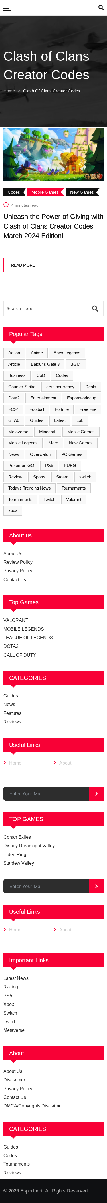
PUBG (70, 465)
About (65, 763)
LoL (79, 420)
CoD (41, 375)
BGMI (76, 364)
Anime (37, 352)
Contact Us (14, 579)
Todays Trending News (29, 488)
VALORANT (15, 620)
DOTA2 (11, 646)
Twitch (49, 499)
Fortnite (62, 409)
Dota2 (13, 397)
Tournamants (74, 488)
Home (9, 90)
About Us (12, 553)
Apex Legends (67, 352)
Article (14, 364)
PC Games (71, 454)
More (53, 442)
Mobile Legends (23, 442)
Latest (60, 420)
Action (14, 352)
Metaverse (18, 431)
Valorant (73, 499)
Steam (62, 476)
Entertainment (43, 397)
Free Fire (88, 409)
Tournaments (20, 499)
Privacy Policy (17, 570)
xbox (12, 510)
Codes (62, 375)
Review (15, 476)
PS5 (49, 465)
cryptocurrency (60, 386)
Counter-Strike (21, 386)
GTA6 (13, 420)
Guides (36, 420)
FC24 (13, 409)
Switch (10, 1013)
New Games (81, 442)
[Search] (101, 8)
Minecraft (47, 431)
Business (17, 375)
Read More (23, 265)
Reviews (12, 721)
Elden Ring (14, 854)
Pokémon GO (21, 465)
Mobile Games (81, 431)
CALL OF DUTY (19, 655)
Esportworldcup (81, 397)
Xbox (8, 1004)
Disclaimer (14, 1079)
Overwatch (40, 454)
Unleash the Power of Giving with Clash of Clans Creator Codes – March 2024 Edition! (53, 226)
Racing (10, 986)
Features (12, 713)
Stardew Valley (18, 863)
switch (85, 476)
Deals (90, 386)
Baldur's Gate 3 (45, 364)
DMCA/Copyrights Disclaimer (33, 1105)
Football (36, 409)
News (13, 454)
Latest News (16, 978)
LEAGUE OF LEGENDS (28, 637)
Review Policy (18, 562)
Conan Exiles (17, 837)
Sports (39, 476)
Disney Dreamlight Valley (29, 845)
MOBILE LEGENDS (23, 629)
